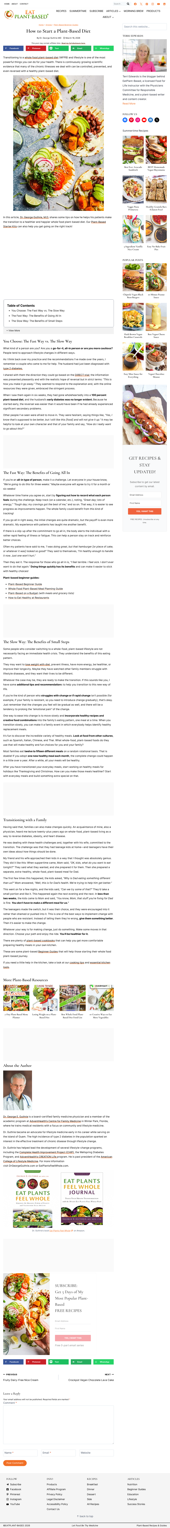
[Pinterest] (146, 3)
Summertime (77, 11)
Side (89, 1499)
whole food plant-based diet (41, 57)
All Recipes (93, 1504)
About (15, 4)
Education (133, 1494)
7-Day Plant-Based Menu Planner (16, 1016)
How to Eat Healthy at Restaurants (28, 597)
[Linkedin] (164, 3)
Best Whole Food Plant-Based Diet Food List (72, 1016)
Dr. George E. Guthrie (15, 1116)
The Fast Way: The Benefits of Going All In (36, 315)
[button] (13, 1484)
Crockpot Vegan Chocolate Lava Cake (91, 1377)
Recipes (61, 11)
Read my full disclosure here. (73, 43)
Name (9, 1452)
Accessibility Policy (57, 1504)
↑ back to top (85, 1516)
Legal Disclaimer (56, 1499)
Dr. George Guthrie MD (50, 38)
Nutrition (132, 1484)
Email (47, 1452)
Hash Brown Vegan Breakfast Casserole (133, 336)
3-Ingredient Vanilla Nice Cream (133, 248)
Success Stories (136, 1504)
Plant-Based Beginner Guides (66, 25)
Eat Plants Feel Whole (60, 1230)
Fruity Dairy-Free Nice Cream (20, 1377)
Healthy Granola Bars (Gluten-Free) (156, 208)
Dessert (91, 1494)
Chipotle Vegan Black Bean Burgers (133, 296)
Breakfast (92, 1484)
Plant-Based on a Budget (23, 593)
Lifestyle (132, 1499)
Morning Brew (133, 11)
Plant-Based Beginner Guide (25, 584)
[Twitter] (141, 3)
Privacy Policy (54, 1494)
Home (7, 4)
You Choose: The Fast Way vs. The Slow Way (38, 310)
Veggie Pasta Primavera (133, 208)
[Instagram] (152, 3)
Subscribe (96, 11)
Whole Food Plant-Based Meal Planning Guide (35, 588)
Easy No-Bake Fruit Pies (156, 248)
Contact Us (53, 1509)
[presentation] (16, 998)
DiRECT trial (82, 374)
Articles (49, 25)
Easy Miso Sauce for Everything (133, 375)
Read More (129, 103)
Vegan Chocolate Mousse (156, 375)
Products (153, 11)
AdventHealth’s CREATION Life (38, 1156)
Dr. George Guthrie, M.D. (34, 217)
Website (85, 1452)
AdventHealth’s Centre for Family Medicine (55, 1121)
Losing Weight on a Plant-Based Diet (44, 1016)
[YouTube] (158, 3)
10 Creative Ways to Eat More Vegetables (101, 1016)
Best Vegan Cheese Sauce (156, 336)
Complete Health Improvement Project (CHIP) (46, 1152)
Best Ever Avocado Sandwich (133, 168)
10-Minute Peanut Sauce (156, 296)
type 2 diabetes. (13, 368)
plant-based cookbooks (41, 940)
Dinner (90, 1489)
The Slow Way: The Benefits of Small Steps (36, 320)
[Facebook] (135, 3)
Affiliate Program (56, 1489)
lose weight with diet (37, 664)
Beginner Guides (48, 951)
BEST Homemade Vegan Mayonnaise (156, 168)
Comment (10, 1402)
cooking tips (77, 962)
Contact (24, 4)
